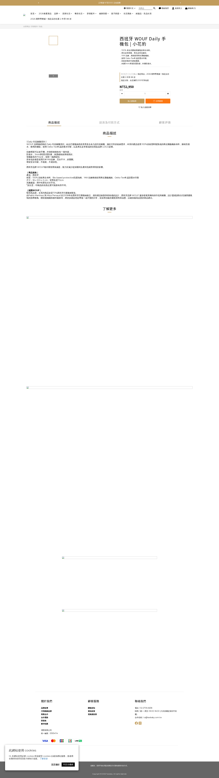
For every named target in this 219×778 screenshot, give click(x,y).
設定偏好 (55, 764)
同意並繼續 (68, 764)
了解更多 (44, 758)
